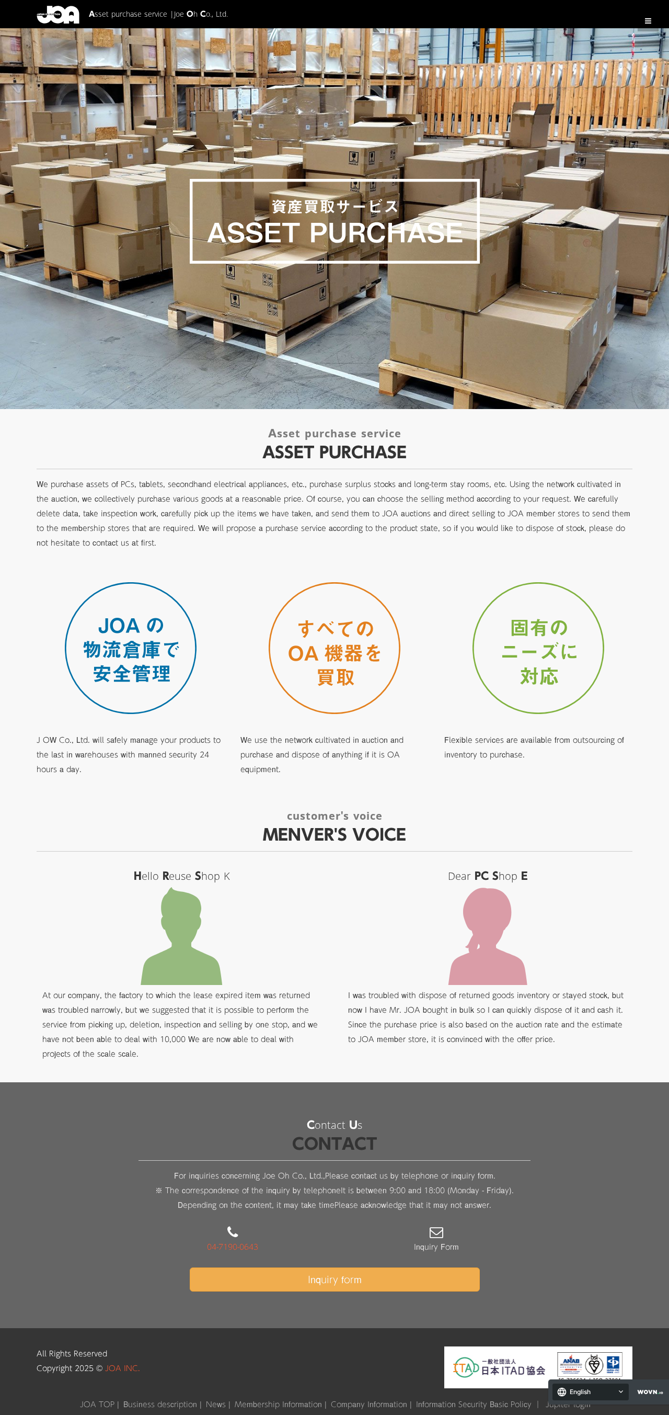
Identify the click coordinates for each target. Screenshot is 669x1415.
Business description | (162, 1404)
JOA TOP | (99, 1404)
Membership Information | (281, 1404)
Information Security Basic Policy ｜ (478, 1404)
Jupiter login (568, 1404)
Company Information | (371, 1404)
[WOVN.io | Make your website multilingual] (648, 1392)
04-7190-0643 (232, 1247)
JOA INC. (122, 1368)
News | (218, 1404)
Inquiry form (335, 1279)
